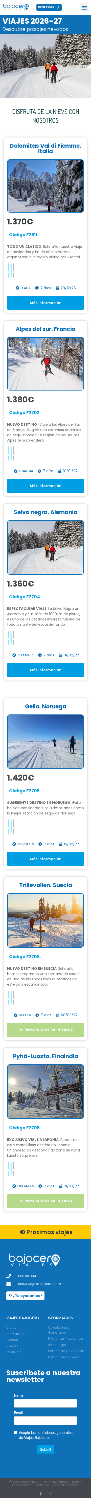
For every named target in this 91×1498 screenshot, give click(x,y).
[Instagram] (50, 1493)
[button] (84, 7)
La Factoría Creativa (62, 1485)
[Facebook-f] (40, 1493)
